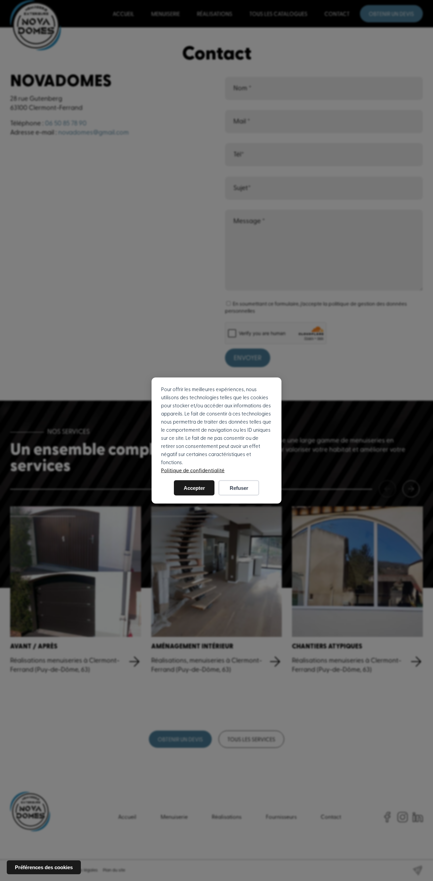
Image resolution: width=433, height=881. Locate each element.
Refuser (239, 488)
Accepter (194, 488)
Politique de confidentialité (193, 470)
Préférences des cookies (44, 867)
